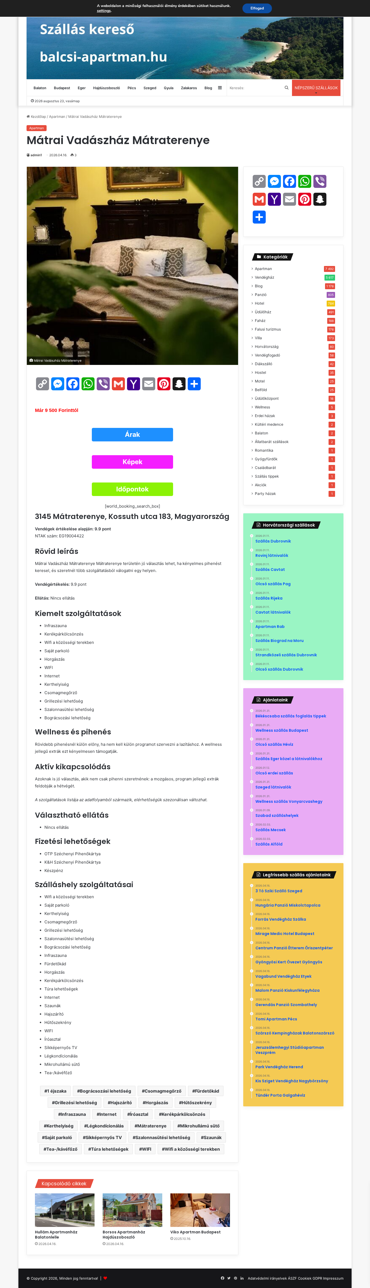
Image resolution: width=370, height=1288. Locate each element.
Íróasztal (139, 1114)
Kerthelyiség (60, 1126)
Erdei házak (265, 416)
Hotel (259, 303)
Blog (208, 88)
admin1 (36, 155)
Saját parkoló (58, 1137)
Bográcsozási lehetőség (105, 1091)
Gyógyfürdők (266, 459)
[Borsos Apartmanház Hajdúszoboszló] (132, 1210)
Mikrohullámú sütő (200, 1126)
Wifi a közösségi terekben (192, 1149)
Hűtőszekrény (197, 1102)
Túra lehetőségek (109, 1149)
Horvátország (266, 346)
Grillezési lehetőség (76, 1102)
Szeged (150, 88)
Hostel (260, 372)
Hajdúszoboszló (106, 88)
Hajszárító (121, 1102)
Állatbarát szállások (271, 442)
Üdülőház (263, 312)
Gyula (168, 88)
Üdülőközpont (267, 398)
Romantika (264, 450)
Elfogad (257, 8)
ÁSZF (292, 1278)
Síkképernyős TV (104, 1137)
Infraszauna (73, 1114)
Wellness (262, 407)
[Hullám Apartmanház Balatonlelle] (65, 1210)
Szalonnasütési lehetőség (162, 1137)
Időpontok (132, 489)
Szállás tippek (267, 476)
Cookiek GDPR (310, 1278)
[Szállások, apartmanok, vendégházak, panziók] (185, 39)
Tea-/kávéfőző (61, 1149)
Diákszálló (263, 364)
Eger (82, 88)
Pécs (132, 88)
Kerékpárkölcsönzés (183, 1114)
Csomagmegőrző (163, 1091)
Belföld (261, 390)
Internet (107, 1114)
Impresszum (333, 1278)
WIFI (146, 1149)
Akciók (260, 485)
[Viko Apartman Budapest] (200, 1210)
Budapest (62, 88)
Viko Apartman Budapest (196, 1232)
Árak (132, 434)
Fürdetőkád (207, 1091)
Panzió (261, 294)
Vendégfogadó (267, 355)
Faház (260, 320)
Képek (132, 462)
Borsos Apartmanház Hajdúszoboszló (124, 1234)
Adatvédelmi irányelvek (267, 1278)
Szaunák (213, 1137)
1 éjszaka (56, 1091)
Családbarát (265, 467)
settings (104, 10)
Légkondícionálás (105, 1126)
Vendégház (264, 277)
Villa (258, 338)
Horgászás (156, 1102)
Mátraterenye (152, 1126)
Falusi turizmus (268, 329)
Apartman (57, 116)
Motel (260, 381)
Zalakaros (189, 88)
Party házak (265, 493)
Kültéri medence (269, 424)
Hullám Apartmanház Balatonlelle (56, 1234)
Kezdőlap (38, 116)
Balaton (40, 88)
